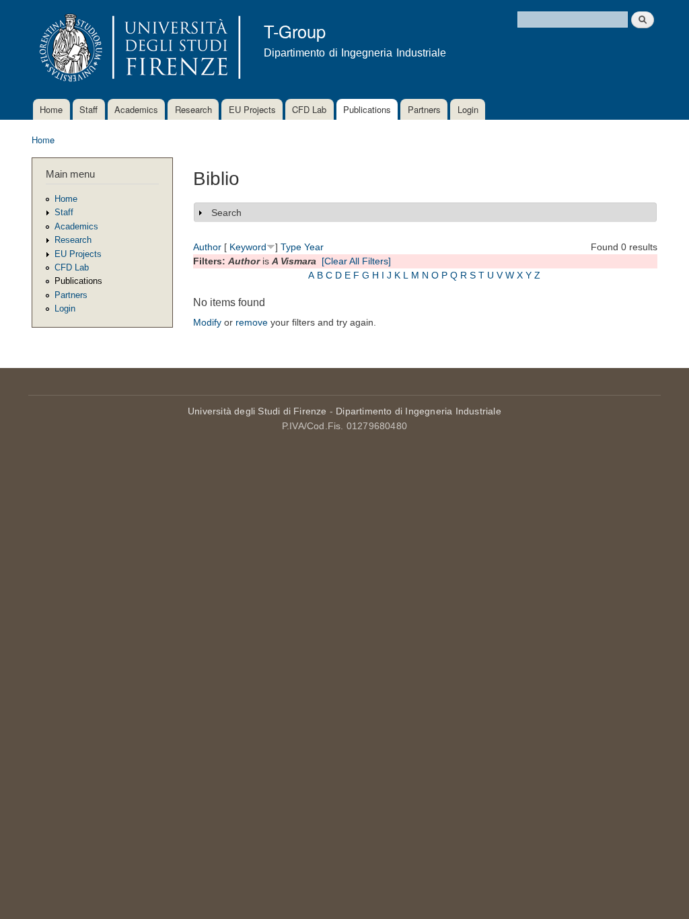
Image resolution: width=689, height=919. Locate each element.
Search (226, 212)
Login (468, 109)
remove (251, 322)
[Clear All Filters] (356, 261)
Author (207, 247)
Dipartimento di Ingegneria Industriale (418, 411)
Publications (367, 109)
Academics (136, 109)
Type (291, 247)
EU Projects (252, 109)
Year (314, 247)
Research (193, 109)
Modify (207, 322)
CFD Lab (309, 109)
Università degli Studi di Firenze (257, 411)
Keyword (247, 247)
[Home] (138, 49)
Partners (424, 109)
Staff (88, 109)
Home (51, 109)
